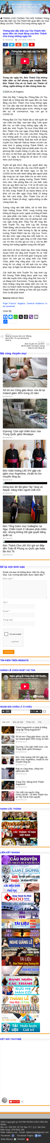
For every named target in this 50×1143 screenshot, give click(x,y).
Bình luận (8, 578)
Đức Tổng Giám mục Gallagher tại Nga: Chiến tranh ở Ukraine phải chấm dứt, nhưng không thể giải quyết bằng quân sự (25, 531)
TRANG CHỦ (9, 18)
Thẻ (39, 722)
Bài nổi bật (18, 722)
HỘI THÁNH (36, 18)
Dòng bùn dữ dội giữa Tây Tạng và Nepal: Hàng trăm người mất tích (23, 488)
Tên (5, 602)
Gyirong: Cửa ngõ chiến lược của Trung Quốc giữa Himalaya (22, 433)
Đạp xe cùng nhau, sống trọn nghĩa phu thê (29, 769)
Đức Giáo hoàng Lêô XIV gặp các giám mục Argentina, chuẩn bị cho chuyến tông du (22, 473)
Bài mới (6, 722)
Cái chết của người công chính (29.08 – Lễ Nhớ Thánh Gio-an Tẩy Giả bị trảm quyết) (32, 794)
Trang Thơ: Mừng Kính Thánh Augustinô (30, 783)
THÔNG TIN (23, 18)
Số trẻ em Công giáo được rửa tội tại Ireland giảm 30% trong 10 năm (24, 392)
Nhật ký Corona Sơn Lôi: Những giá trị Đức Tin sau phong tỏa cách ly (18, 337)
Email (6, 611)
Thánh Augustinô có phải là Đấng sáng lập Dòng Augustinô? (31, 728)
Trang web (8, 620)
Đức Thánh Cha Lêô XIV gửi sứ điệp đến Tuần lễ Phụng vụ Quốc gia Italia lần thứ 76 (24, 548)
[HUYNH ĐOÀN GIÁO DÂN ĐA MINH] (25, 7)
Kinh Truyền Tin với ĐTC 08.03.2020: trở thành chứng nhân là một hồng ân (33, 345)
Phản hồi (30, 722)
